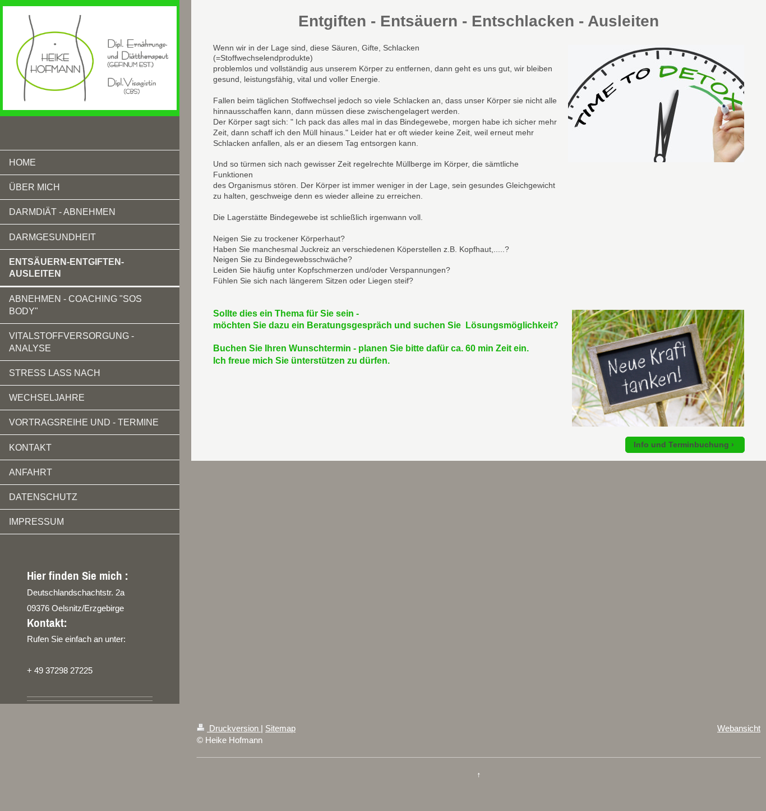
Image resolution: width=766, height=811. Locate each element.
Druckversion (234, 728)
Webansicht (738, 728)
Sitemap (280, 728)
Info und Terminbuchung (681, 444)
